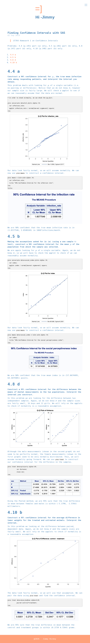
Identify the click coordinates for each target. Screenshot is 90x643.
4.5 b (13, 57)
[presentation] (53, 77)
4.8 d (13, 60)
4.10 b (13, 63)
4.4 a (13, 55)
